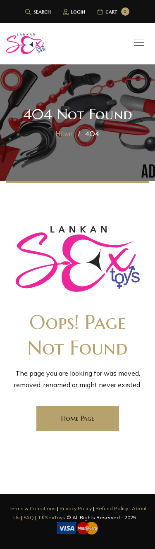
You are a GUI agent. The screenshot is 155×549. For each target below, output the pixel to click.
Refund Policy (111, 508)
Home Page (77, 418)
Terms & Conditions (32, 508)
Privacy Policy (76, 508)
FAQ (29, 517)
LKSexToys (52, 517)
